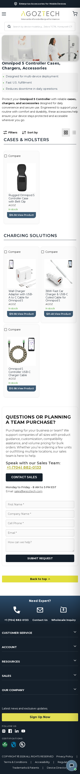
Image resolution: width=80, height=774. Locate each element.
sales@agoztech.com (28, 491)
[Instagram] (4, 731)
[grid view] (66, 132)
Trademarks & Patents (25, 767)
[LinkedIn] (17, 731)
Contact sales (24, 477)
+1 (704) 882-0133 (24, 467)
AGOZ (12, 205)
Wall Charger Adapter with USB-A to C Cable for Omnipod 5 (21, 296)
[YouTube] (23, 731)
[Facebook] (10, 731)
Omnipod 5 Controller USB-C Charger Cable (20, 372)
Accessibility (42, 762)
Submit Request (40, 558)
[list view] (74, 132)
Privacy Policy (64, 756)
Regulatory (64, 762)
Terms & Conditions (15, 762)
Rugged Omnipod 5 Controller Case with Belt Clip (21, 198)
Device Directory (57, 767)
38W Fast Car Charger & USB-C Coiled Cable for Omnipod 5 (57, 296)
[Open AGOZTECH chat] (71, 765)
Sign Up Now (40, 717)
